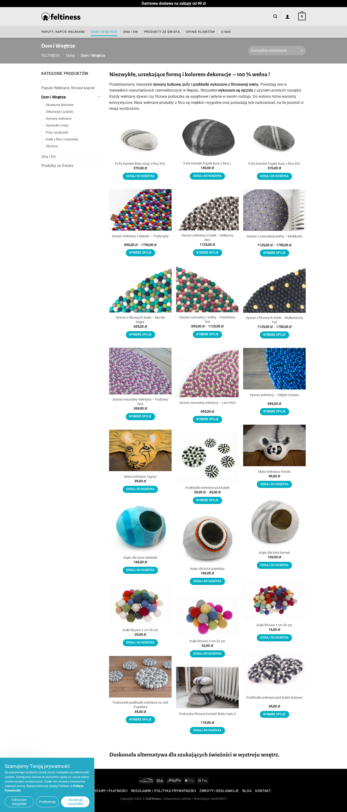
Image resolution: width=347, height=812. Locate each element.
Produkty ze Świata (162, 32)
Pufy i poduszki (57, 132)
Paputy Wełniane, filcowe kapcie (68, 88)
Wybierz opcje (207, 252)
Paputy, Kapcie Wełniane (63, 32)
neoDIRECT (219, 798)
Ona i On (130, 32)
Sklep (70, 55)
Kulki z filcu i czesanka (62, 139)
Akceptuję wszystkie (75, 802)
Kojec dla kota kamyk (274, 553)
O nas (226, 32)
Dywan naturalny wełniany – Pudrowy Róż (140, 402)
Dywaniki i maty (57, 125)
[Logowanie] (287, 16)
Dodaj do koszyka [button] (140, 176)
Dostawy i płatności (108, 791)
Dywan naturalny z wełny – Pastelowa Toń (207, 319)
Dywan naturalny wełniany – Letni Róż (207, 403)
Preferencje (47, 802)
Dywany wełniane (59, 119)
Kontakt (263, 791)
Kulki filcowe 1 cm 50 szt (274, 625)
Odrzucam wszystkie (19, 802)
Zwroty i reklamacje (219, 791)
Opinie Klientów (200, 32)
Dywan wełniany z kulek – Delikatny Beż (207, 237)
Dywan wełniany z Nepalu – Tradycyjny (140, 236)
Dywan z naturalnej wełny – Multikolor (274, 236)
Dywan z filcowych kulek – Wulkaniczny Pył (274, 320)
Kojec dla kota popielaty (207, 569)
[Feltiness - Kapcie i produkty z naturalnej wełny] (60, 16)
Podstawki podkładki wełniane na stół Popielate (140, 705)
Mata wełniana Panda (274, 472)
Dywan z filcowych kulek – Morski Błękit (140, 320)
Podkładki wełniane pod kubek (207, 488)
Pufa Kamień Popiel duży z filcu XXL (274, 164)
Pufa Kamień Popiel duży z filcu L (207, 163)
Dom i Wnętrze (104, 32)
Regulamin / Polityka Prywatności (163, 791)
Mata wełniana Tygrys (140, 477)
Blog (247, 791)
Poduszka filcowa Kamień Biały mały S (207, 714)
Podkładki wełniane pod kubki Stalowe (274, 698)
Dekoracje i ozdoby (59, 112)
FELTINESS (50, 55)
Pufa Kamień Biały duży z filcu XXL (140, 164)
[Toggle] (99, 97)
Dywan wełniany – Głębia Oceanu (274, 395)
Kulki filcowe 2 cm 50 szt (140, 630)
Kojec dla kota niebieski (140, 558)
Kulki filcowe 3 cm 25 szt (207, 641)
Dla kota (52, 146)
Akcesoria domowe (60, 105)
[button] (275, 16)
